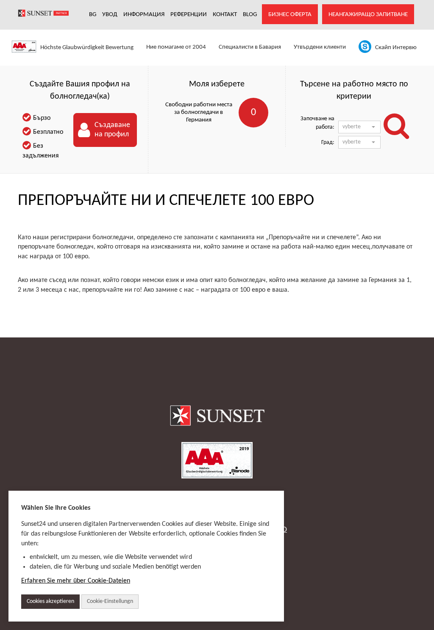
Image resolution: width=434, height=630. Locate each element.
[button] (359, 127)
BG (92, 14)
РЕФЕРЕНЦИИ (188, 14)
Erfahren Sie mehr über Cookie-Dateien (75, 581)
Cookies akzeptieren (50, 601)
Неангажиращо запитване (368, 14)
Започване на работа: (317, 123)
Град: (327, 142)
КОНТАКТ (225, 14)
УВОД (109, 14)
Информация (143, 14)
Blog (250, 14)
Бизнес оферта (290, 14)
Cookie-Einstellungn (110, 601)
